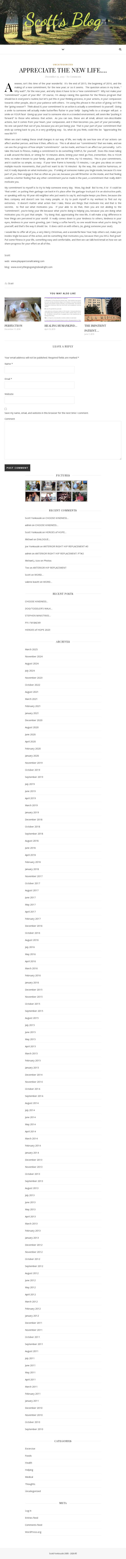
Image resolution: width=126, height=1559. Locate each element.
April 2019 (30, 798)
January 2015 (32, 1067)
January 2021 (32, 713)
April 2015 (30, 1046)
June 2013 (30, 1202)
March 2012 (31, 1301)
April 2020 (30, 741)
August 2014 (32, 1103)
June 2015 (30, 1032)
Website (9, 393)
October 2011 (32, 1336)
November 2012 (34, 1251)
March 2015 (31, 1053)
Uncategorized (63, 64)
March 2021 (31, 698)
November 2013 (34, 1166)
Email (8, 378)
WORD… (38, 574)
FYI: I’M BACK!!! (33, 622)
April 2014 (30, 1131)
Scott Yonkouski (33, 532)
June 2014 (30, 1117)
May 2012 (30, 1287)
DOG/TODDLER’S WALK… (38, 608)
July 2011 (30, 1358)
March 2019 (31, 805)
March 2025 (31, 649)
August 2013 (32, 1188)
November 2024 (34, 656)
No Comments (73, 76)
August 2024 (32, 663)
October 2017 (32, 883)
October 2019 (32, 769)
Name (9, 363)
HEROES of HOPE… (55, 532)
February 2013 (33, 1230)
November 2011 (34, 1329)
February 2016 (33, 975)
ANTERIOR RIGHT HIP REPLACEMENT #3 (65, 546)
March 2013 (31, 1223)
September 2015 (34, 1010)
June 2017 (30, 897)
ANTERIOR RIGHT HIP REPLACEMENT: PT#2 (59, 553)
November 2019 (34, 762)
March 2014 (31, 1138)
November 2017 (34, 876)
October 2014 (32, 1088)
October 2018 (32, 826)
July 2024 (30, 670)
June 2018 (30, 847)
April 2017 (30, 911)
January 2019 (32, 812)
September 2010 (34, 1429)
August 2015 (32, 1017)
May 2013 (30, 1209)
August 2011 (32, 1351)
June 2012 (30, 1280)
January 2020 (32, 755)
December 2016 (33, 925)
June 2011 (30, 1365)
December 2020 (33, 720)
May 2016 (30, 954)
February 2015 (33, 1060)
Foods (28, 1455)
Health (28, 1462)
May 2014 (30, 1124)
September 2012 (34, 1266)
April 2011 (30, 1379)
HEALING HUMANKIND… (61, 325)
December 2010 (33, 1407)
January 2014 (32, 1152)
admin (28, 525)
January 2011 (32, 1400)
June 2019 (30, 791)
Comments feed (33, 1524)
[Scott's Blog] (63, 22)
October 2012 (32, 1258)
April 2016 (30, 961)
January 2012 (32, 1315)
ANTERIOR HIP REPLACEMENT (50, 567)
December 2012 (33, 1244)
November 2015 (34, 996)
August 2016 (32, 939)
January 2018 (32, 869)
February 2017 (33, 918)
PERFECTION (13, 325)
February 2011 (33, 1393)
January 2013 (32, 1237)
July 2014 (30, 1110)
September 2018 (34, 833)
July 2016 (30, 947)
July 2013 (30, 1195)
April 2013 (30, 1216)
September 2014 (34, 1095)
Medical (29, 1476)
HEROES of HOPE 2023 (37, 629)
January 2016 (32, 982)
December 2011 (33, 1322)
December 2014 (33, 1074)
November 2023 (34, 677)
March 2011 (31, 1386)
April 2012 (30, 1294)
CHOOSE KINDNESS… (57, 518)
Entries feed (31, 1517)
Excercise (30, 1448)
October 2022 (32, 684)
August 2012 (32, 1273)
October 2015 (32, 1003)
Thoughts (30, 1483)
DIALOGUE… (43, 539)
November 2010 (34, 1414)
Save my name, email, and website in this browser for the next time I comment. (47, 412)
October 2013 (32, 1173)
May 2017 (30, 904)
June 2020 (30, 734)
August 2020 (32, 727)
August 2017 (32, 890)
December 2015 (33, 989)
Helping (29, 1469)
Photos (47, 560)
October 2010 (32, 1422)
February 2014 (33, 1145)
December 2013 (33, 1159)
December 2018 (33, 819)
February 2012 (33, 1308)
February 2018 (33, 861)
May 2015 (30, 1039)
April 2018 (30, 854)
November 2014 (34, 1081)
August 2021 (32, 691)
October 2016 (32, 932)
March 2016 (31, 968)
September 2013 (34, 1181)
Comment (10, 418)
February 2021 (33, 706)
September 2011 (34, 1344)
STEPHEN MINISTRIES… (38, 615)
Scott (11, 283)
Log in (28, 1510)
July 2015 (30, 1025)
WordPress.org (33, 1531)
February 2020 (33, 748)
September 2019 (34, 776)
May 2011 (30, 1372)
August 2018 (32, 840)
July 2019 (30, 784)
